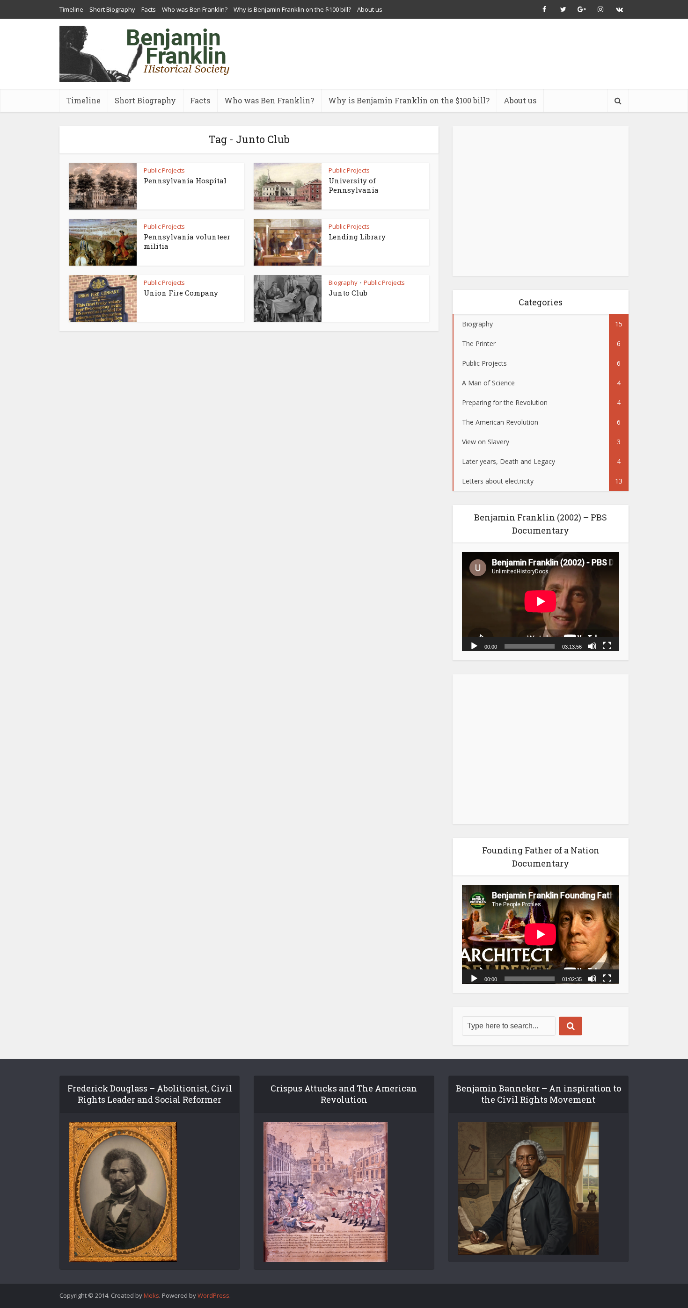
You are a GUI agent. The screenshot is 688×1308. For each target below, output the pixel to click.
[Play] (474, 645)
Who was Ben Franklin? (194, 9)
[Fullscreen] (607, 645)
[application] (540, 601)
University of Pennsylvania (354, 185)
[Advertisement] (458, 54)
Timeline (71, 9)
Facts (148, 9)
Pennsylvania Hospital (185, 180)
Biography (343, 282)
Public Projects (164, 170)
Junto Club (348, 292)
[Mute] (592, 645)
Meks (151, 1295)
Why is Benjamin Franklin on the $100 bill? (292, 9)
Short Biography (112, 9)
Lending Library (357, 236)
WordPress (213, 1295)
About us (369, 9)
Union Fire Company (181, 292)
